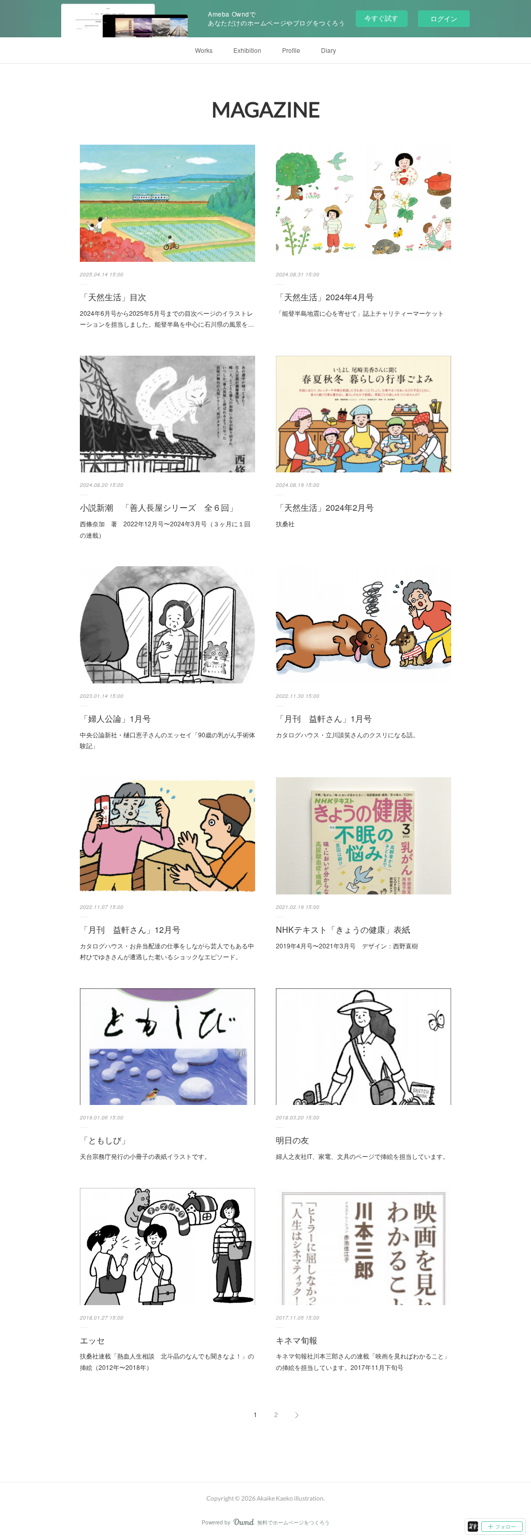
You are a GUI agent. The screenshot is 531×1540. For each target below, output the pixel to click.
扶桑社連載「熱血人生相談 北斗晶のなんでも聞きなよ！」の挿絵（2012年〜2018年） (167, 1361)
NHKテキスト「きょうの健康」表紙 (343, 929)
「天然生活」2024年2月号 (325, 507)
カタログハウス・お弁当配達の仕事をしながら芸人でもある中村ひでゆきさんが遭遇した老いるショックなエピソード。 (167, 951)
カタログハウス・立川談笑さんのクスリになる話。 (347, 734)
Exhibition (247, 50)
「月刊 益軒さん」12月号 (130, 929)
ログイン (443, 18)
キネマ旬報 (296, 1340)
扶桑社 (285, 523)
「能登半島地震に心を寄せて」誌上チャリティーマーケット (360, 313)
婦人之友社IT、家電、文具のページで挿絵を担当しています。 (362, 1156)
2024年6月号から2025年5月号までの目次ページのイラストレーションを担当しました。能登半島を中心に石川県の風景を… (167, 319)
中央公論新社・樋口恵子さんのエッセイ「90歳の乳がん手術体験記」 (167, 740)
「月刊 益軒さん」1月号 (324, 718)
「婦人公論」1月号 (115, 718)
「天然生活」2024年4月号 (325, 297)
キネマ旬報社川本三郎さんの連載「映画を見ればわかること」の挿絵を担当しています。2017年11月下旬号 (363, 1361)
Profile (291, 50)
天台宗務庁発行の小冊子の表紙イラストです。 (145, 1156)
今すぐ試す (381, 18)
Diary (328, 50)
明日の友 (292, 1140)
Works (204, 50)
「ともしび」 (105, 1140)
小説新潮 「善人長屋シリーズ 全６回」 (158, 507)
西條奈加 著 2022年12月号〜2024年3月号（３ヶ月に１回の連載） (165, 529)
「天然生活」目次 (113, 297)
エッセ (92, 1340)
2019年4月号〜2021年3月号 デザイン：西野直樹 (347, 945)
